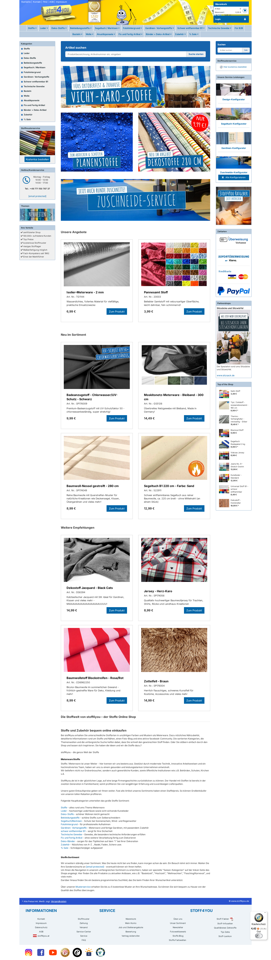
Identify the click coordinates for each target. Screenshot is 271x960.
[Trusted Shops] (77, 952)
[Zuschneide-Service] (135, 200)
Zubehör (179, 34)
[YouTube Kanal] (53, 952)
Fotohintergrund (131, 28)
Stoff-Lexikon (225, 936)
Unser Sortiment (178, 923)
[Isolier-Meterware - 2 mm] (97, 264)
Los (245, 50)
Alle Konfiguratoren (235, 177)
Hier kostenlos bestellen (235, 67)
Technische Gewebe (219, 28)
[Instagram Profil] (28, 952)
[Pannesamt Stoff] (174, 264)
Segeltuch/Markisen (71, 821)
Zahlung (84, 923)
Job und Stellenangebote (131, 927)
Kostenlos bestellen (37, 159)
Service (83, 936)
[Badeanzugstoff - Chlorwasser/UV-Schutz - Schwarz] (97, 367)
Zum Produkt (117, 311)
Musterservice (83, 886)
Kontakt (37, 2)
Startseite (26, 2)
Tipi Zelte (225, 932)
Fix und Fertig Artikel (130, 34)
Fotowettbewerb (178, 931)
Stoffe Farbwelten (177, 940)
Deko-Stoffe (58, 28)
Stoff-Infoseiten (225, 923)
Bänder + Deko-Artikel (158, 34)
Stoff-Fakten (223, 919)
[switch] (259, 936)
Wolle (89, 34)
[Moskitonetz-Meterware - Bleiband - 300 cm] (174, 367)
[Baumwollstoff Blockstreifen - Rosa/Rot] (97, 650)
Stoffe (31, 28)
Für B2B (239, 28)
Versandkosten (58, 901)
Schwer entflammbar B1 (190, 28)
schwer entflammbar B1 (73, 831)
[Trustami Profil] (100, 952)
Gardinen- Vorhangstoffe (159, 28)
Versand (84, 927)
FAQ (45, 2)
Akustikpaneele (105, 34)
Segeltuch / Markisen (106, 28)
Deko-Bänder (68, 841)
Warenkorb (221, 4)
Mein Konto (130, 923)
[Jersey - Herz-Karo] (174, 561)
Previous (23, 215)
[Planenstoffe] (97, 142)
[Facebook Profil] (40, 952)
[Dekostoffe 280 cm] (174, 142)
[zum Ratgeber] (233, 206)
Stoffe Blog (178, 936)
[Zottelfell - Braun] (174, 651)
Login (218, 19)
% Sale (193, 34)
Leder (43, 28)
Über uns (177, 919)
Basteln (76, 34)
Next (51, 215)
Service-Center (84, 931)
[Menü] (265, 913)
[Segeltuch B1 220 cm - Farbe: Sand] (174, 458)
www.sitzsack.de (225, 375)
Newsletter (178, 927)
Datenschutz (41, 927)
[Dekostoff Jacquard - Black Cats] (97, 560)
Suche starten (196, 54)
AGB (51, 2)
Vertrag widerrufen (131, 936)
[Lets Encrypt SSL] (89, 952)
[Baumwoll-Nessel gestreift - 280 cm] (97, 458)
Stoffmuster (83, 919)
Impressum (61, 2)
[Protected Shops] (65, 952)
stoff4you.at (43, 936)
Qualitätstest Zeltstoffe (225, 927)
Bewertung (131, 931)
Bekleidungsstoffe (80, 28)
